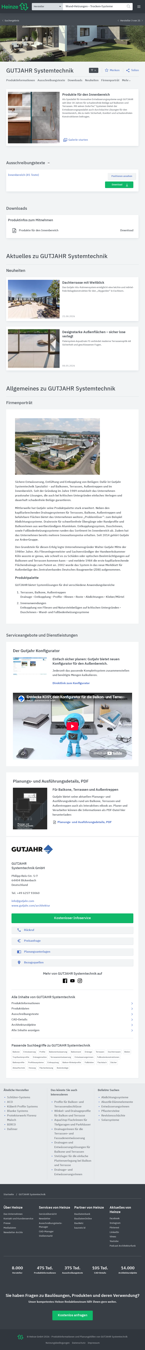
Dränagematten (40, 1057)
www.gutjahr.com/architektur (30, 905)
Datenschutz (79, 1343)
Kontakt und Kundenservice (18, 1219)
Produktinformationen (25, 1003)
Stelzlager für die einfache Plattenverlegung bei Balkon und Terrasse (72, 1161)
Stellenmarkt (46, 1236)
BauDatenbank (82, 1214)
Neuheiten (91, 80)
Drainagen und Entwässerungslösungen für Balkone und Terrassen (72, 1147)
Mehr (125, 80)
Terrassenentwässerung (60, 1057)
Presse (7, 1223)
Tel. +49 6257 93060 (25, 893)
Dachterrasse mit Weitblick (83, 282)
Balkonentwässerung (58, 1052)
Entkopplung (53, 1062)
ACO (10, 1102)
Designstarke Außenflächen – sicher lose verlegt (94, 334)
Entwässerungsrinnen (84, 1057)
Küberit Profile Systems (22, 1106)
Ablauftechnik (19, 1068)
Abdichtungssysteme (114, 1097)
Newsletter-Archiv (13, 1232)
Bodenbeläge (62, 1068)
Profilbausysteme (36, 1062)
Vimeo (113, 1237)
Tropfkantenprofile (21, 1057)
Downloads (75, 80)
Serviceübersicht (48, 1214)
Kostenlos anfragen (72, 1315)
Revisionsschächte (113, 1115)
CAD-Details (19, 1019)
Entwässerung (29, 1052)
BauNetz (78, 1223)
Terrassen (100, 1052)
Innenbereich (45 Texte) (23, 175)
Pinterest (114, 1228)
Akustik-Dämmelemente (117, 1102)
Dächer (113, 1062)
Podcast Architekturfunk (123, 1246)
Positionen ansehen (121, 176)
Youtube (114, 1241)
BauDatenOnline (83, 1219)
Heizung (32, 1068)
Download (117, 185)
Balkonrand (76, 1052)
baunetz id (79, 1228)
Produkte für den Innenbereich (86, 94)
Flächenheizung (46, 1068)
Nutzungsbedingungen (58, 1343)
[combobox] (98, 6)
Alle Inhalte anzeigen (25, 1030)
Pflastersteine (110, 1111)
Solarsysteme (110, 1120)
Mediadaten (10, 1228)
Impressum (94, 1343)
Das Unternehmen (13, 1214)
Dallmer (12, 1129)
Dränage (88, 1052)
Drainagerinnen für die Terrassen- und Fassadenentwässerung (69, 1134)
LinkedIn (114, 1232)
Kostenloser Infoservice (72, 918)
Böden (127, 1052)
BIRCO (11, 1124)
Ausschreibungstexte (25, 1014)
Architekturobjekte (23, 1025)
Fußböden (89, 1062)
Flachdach (102, 1062)
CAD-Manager (46, 1231)
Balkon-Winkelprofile (71, 1062)
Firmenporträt (110, 80)
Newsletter (44, 1219)
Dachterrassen (114, 1052)
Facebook (115, 1218)
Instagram (115, 1223)
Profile (42, 1052)
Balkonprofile (18, 1062)
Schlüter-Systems (18, 1097)
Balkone (16, 1052)
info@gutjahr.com (22, 901)
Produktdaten (20, 1008)
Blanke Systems (17, 1111)
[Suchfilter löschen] (93, 70)
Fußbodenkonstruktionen (108, 1057)
